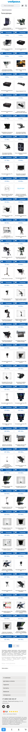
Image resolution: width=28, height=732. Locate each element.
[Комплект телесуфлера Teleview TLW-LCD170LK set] (7, 626)
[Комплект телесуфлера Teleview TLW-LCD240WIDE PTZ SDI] (21, 605)
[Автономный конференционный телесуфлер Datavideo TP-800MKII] (7, 459)
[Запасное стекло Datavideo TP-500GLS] (7, 42)
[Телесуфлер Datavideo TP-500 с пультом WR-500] (7, 313)
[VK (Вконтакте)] (4, 706)
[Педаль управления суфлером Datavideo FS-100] (7, 22)
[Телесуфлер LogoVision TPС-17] (7, 417)
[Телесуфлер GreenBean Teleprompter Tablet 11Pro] (21, 126)
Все (18, 646)
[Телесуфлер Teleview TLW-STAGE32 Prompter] (21, 438)
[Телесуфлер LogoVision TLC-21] (7, 396)
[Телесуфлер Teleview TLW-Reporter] (7, 209)
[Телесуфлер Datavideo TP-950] (7, 355)
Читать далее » (5, 668)
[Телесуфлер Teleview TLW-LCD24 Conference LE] (21, 480)
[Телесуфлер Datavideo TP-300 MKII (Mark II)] (7, 292)
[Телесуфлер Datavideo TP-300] (21, 230)
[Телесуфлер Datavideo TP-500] (7, 251)
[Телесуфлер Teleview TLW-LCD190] (21, 459)
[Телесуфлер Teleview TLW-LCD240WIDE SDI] (21, 542)
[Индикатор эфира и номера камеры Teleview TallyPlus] (21, 292)
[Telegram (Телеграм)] (9, 706)
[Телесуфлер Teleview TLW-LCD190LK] (21, 584)
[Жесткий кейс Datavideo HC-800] (21, 209)
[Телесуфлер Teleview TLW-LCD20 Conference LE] (7, 501)
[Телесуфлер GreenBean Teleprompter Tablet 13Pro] (7, 146)
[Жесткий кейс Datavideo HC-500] (21, 42)
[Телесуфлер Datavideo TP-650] (21, 271)
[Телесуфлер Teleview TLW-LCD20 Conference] (7, 542)
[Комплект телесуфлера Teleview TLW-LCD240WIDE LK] (21, 626)
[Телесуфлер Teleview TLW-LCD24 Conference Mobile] (7, 376)
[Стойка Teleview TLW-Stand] (7, 271)
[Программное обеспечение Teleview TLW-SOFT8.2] (7, 126)
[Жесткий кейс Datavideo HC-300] (7, 84)
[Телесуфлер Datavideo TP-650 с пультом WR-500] (7, 334)
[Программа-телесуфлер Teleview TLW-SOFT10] (21, 167)
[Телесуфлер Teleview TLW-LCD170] (21, 355)
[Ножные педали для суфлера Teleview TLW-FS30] (21, 105)
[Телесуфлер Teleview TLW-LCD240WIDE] (21, 501)
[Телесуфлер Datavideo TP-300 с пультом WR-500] (21, 251)
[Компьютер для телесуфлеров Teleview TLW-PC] (7, 230)
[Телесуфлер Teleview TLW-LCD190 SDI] (21, 521)
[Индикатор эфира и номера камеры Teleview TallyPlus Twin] (21, 313)
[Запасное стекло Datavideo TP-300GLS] (21, 22)
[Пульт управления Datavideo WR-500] (21, 146)
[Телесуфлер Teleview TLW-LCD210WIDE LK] (7, 605)
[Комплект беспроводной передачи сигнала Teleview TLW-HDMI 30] (21, 188)
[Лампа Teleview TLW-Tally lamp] (21, 63)
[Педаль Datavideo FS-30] (21, 84)
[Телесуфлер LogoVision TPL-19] (21, 417)
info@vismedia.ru (5, 703)
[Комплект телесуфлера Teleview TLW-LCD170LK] (7, 438)
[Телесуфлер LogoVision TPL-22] (21, 396)
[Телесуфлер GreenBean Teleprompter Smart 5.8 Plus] (7, 63)
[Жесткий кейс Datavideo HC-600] (7, 105)
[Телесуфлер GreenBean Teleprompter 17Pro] (21, 376)
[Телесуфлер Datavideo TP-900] (21, 563)
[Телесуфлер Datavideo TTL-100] (7, 167)
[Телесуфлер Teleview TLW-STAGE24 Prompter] (21, 334)
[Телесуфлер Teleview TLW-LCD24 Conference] (7, 521)
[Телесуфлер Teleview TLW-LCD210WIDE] (7, 480)
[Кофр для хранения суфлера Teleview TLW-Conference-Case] (7, 188)
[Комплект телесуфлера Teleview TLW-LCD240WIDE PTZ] (7, 563)
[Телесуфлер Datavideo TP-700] (7, 584)
